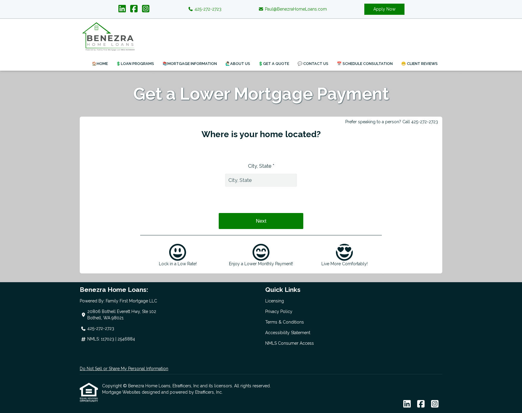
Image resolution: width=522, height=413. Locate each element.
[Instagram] (145, 9)
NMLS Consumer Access (289, 343)
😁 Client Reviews (419, 63)
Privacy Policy (278, 311)
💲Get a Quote (273, 63)
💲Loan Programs (135, 63)
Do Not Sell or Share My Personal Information (124, 368)
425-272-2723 (207, 9)
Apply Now (384, 9)
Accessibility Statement (287, 332)
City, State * (261, 166)
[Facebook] (134, 9)
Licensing (274, 300)
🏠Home (100, 63)
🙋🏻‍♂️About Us (237, 63)
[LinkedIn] (122, 9)
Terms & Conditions (284, 322)
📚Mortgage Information (190, 63)
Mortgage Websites (122, 392)
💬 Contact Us (313, 63)
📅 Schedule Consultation (365, 63)
